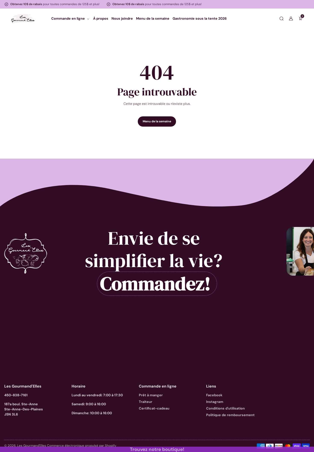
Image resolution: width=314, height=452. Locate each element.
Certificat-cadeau (154, 408)
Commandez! (155, 284)
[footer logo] (25, 253)
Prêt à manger (151, 395)
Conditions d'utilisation (225, 408)
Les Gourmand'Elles (32, 445)
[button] (281, 18)
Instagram (214, 401)
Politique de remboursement (230, 415)
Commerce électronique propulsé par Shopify (81, 445)
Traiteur (145, 401)
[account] (291, 18)
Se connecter (55, 96)
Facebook (214, 395)
